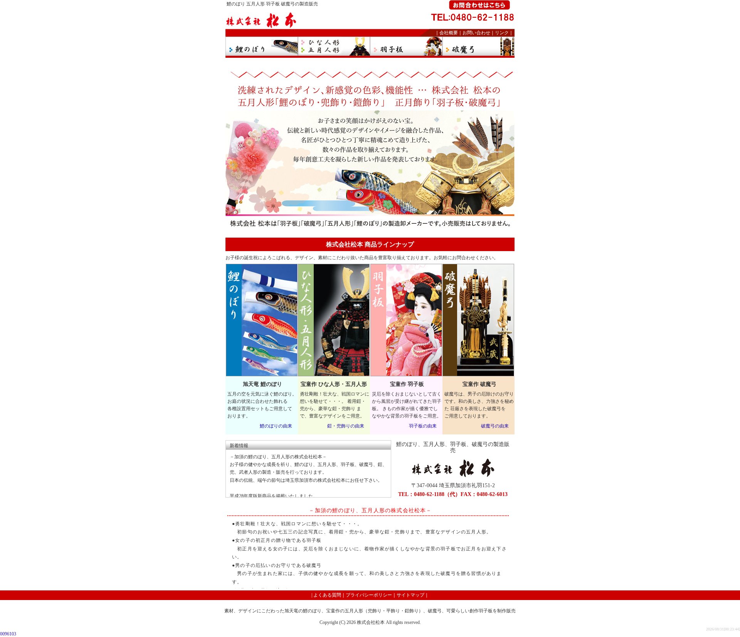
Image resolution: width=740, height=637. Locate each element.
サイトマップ (410, 595)
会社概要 (448, 32)
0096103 (8, 634)
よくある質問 (327, 595)
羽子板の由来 (423, 426)
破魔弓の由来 (495, 426)
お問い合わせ (476, 32)
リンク (502, 32)
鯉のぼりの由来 (276, 426)
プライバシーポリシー (369, 595)
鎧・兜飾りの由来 (345, 426)
